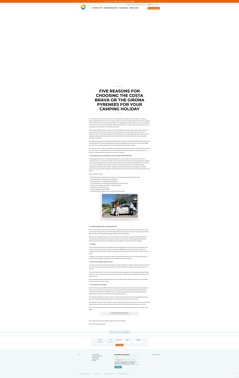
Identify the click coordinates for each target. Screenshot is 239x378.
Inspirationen (133, 8)
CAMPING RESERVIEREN (153, 8)
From (100, 339)
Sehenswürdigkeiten (111, 8)
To (111, 339)
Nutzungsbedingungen (123, 373)
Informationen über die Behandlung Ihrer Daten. (126, 364)
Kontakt (94, 360)
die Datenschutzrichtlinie (128, 359)
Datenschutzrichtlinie (84, 373)
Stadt (127, 339)
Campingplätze (97, 8)
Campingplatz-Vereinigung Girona (136, 4)
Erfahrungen (123, 8)
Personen (119, 340)
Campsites (119, 86)
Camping (138, 339)
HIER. (133, 1)
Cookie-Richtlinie (97, 373)
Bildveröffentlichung (109, 373)
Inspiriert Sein (95, 359)
